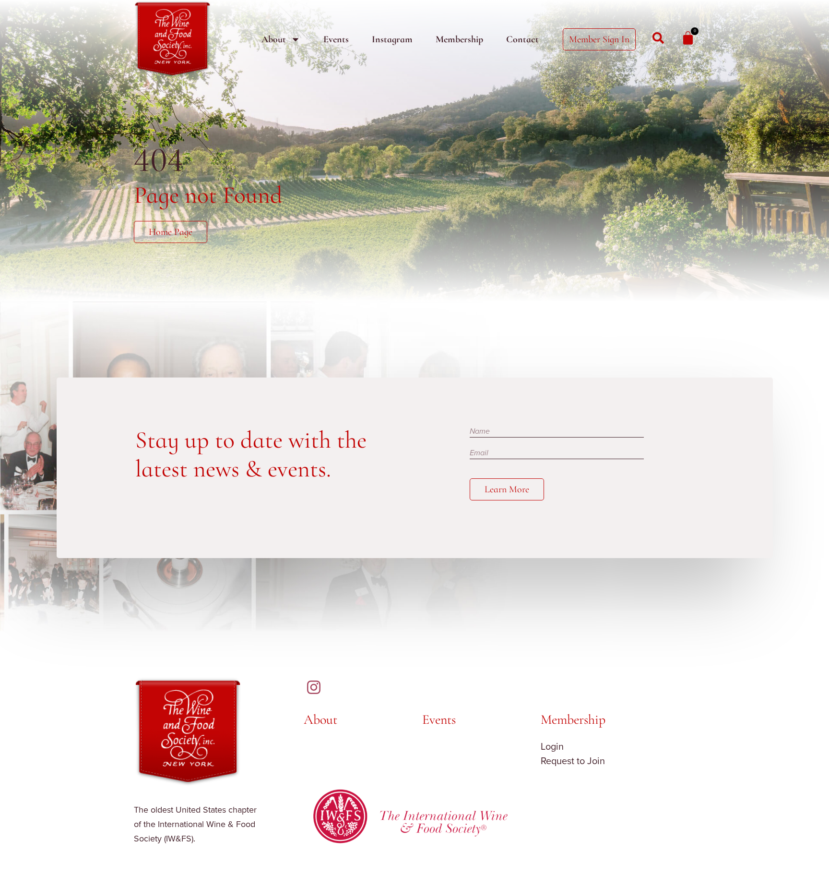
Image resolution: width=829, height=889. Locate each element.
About (273, 39)
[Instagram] (314, 687)
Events (336, 39)
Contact (522, 39)
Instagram (392, 39)
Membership (459, 39)
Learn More (507, 489)
